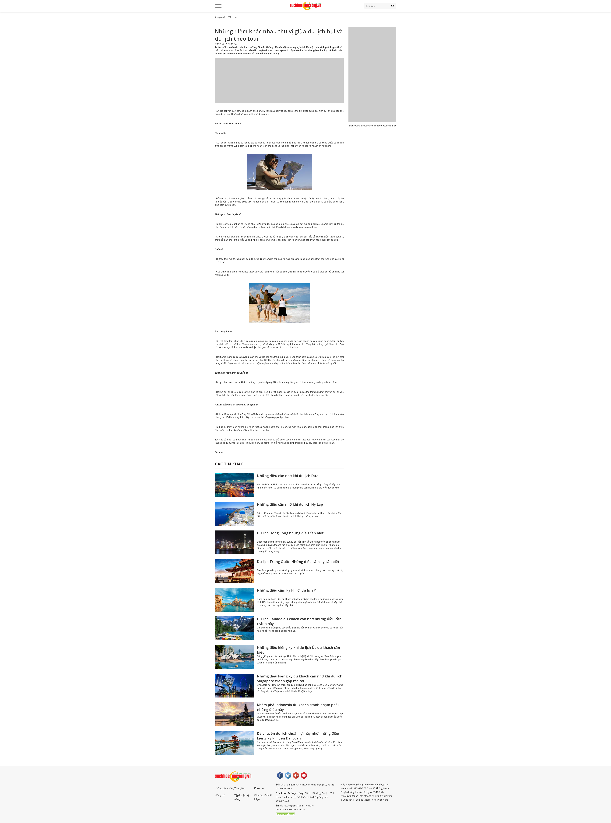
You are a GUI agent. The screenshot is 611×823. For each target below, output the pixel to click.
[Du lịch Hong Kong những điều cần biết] (234, 542)
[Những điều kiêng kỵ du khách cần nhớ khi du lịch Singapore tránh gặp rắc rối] (234, 685)
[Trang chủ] (305, 6)
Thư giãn (239, 788)
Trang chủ (220, 17)
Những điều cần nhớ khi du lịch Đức (287, 475)
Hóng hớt (220, 795)
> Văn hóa (231, 17)
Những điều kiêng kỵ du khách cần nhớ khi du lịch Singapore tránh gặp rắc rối (299, 678)
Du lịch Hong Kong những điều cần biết (290, 532)
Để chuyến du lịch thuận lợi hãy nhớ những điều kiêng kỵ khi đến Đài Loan (298, 735)
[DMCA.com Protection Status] (285, 813)
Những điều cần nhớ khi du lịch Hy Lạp (290, 504)
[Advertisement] (279, 83)
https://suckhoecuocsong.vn (290, 809)
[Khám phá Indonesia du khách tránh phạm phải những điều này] (234, 714)
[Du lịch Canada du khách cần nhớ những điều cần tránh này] (234, 628)
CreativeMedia (284, 788)
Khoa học (259, 788)
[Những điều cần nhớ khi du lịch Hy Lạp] (234, 514)
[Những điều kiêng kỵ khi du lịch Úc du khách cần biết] (234, 657)
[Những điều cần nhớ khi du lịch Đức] (234, 485)
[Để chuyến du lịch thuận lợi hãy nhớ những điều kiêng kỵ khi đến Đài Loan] (234, 743)
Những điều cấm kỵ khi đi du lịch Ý (286, 590)
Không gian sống (224, 788)
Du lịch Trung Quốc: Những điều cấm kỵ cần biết (298, 561)
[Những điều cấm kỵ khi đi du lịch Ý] (234, 600)
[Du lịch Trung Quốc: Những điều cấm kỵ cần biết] (234, 571)
